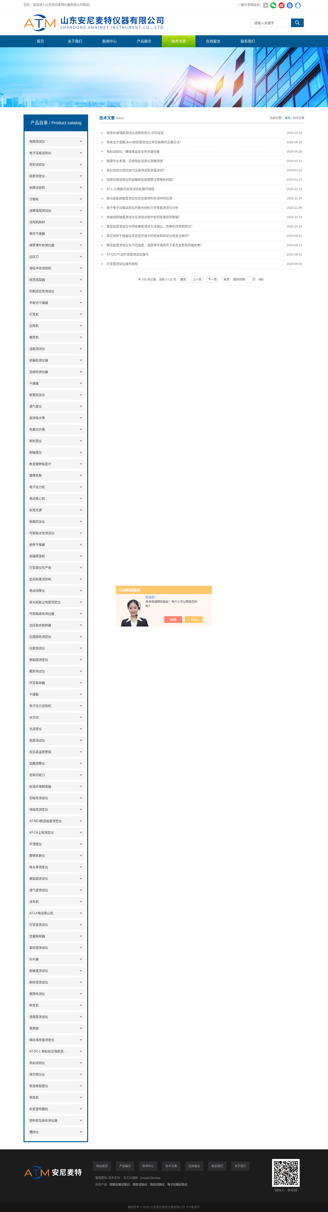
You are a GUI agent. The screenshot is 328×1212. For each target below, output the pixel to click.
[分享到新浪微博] (281, 5)
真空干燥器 (37, 233)
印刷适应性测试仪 (41, 291)
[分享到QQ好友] (297, 5)
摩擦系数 (35, 475)
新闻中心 (109, 41)
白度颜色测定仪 (40, 637)
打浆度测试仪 (38, 924)
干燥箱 (34, 694)
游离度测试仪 (38, 1017)
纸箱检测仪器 (38, 360)
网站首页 (102, 1166)
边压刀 (34, 256)
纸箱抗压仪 (37, 521)
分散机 (34, 199)
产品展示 (144, 41)
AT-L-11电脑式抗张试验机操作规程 (130, 189)
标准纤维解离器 (40, 786)
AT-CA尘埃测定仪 (41, 832)
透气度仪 (35, 406)
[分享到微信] (273, 5)
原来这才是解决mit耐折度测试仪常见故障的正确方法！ (145, 142)
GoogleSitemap (150, 1178)
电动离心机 (37, 498)
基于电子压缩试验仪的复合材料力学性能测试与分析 (142, 207)
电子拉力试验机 (40, 706)
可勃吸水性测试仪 (41, 533)
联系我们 (248, 41)
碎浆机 (34, 1005)
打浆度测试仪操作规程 (122, 264)
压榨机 (34, 326)
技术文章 (178, 41)
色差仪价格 (37, 429)
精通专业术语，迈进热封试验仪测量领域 (135, 161)
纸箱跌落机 (37, 556)
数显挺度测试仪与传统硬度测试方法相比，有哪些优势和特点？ (150, 226)
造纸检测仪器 (38, 372)
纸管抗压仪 (37, 395)
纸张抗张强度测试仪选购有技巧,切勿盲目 (135, 133)
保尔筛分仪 (37, 1074)
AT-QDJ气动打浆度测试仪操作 (128, 254)
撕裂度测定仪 (38, 660)
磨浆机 (34, 337)
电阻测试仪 (37, 141)
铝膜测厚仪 (37, 763)
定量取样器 (37, 936)
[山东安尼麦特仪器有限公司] (96, 22)
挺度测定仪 (37, 176)
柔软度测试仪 (38, 947)
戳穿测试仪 (37, 671)
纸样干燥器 (37, 544)
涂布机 (34, 901)
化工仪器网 (130, 1178)
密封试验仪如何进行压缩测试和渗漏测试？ (136, 170)
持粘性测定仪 (38, 809)
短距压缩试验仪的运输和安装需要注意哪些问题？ (141, 179)
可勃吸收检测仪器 (41, 613)
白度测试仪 (37, 648)
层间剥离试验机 (40, 579)
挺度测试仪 (37, 740)
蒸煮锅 (34, 1028)
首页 (40, 41)
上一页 (197, 279)
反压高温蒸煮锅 (40, 752)
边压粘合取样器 (40, 625)
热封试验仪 (37, 1063)
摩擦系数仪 (37, 855)
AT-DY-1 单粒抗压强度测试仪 (48, 1051)
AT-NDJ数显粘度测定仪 (45, 821)
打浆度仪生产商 (40, 567)
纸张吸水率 (37, 418)
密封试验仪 (37, 164)
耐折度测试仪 (38, 982)
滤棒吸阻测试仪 (40, 210)
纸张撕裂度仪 (38, 1086)
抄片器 (34, 959)
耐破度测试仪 (38, 971)
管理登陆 (101, 1178)
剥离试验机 (37, 187)
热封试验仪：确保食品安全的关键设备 (133, 151)
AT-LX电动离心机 (41, 913)
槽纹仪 (34, 1132)
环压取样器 (37, 683)
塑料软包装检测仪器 (43, 1120)
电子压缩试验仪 (40, 153)
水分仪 (34, 717)
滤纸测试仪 (37, 349)
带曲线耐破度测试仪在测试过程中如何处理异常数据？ (144, 217)
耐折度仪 (35, 441)
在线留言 (213, 41)
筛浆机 (34, 1097)
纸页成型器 (37, 279)
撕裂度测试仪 (38, 878)
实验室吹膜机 (38, 1109)
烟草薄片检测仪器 (41, 245)
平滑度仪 (35, 844)
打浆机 (34, 314)
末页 (226, 279)
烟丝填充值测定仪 (41, 1040)
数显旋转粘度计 (40, 464)
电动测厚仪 (37, 590)
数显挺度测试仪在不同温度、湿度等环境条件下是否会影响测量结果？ (155, 245)
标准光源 (35, 510)
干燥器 (34, 383)
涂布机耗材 (37, 222)
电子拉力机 (37, 487)
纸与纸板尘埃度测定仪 (45, 602)
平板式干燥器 (38, 302)
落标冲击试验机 (40, 268)
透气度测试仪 (38, 890)
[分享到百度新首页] (289, 5)
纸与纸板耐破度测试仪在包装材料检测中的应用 (139, 198)
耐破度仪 (35, 452)
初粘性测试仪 (38, 798)
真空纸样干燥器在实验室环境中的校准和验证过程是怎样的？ (149, 236)
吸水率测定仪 (38, 867)
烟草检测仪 (37, 994)
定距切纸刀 (37, 775)
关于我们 (75, 41)
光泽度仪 (35, 729)
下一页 (212, 279)
